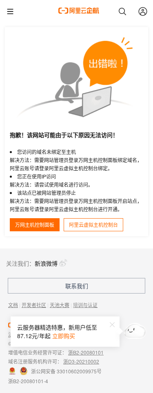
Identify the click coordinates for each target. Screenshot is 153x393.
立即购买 (63, 336)
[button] (112, 324)
